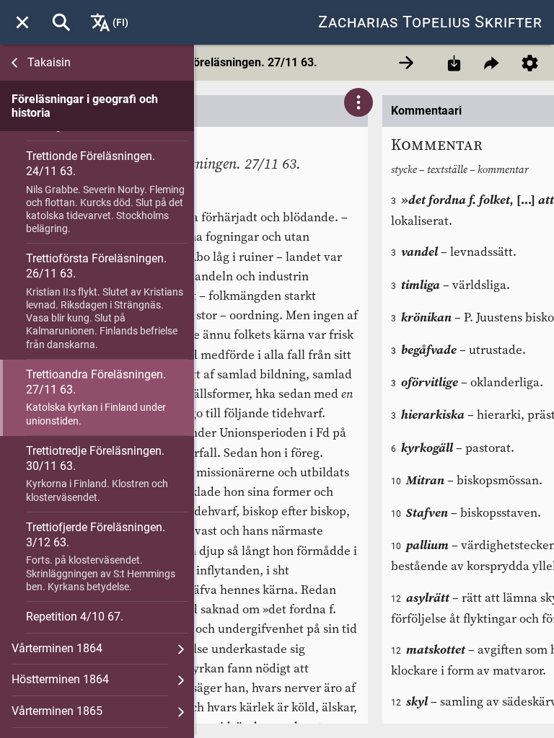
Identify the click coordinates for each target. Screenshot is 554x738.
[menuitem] (22, 22)
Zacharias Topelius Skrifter (430, 22)
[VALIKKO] (22, 22)
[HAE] (61, 22)
